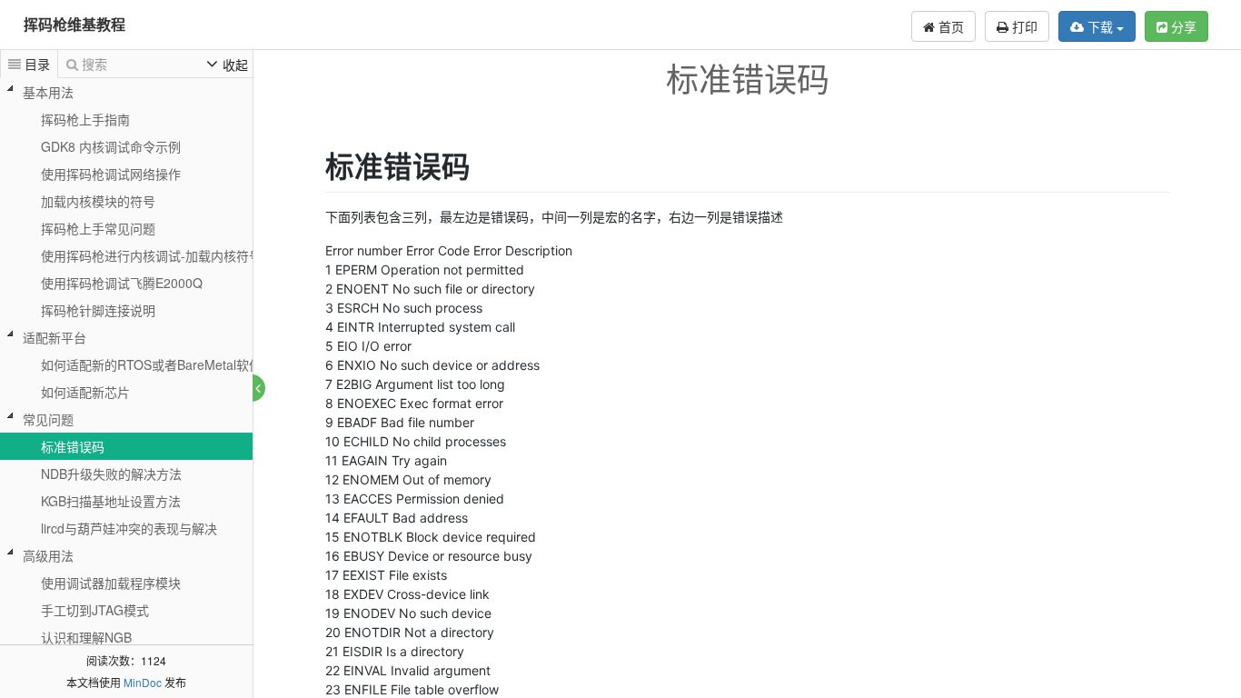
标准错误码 (72, 446)
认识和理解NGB (86, 637)
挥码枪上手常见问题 (98, 228)
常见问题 (48, 419)
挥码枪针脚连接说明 (98, 310)
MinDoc (143, 682)
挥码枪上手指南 (85, 119)
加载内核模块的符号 (98, 201)
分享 (1181, 26)
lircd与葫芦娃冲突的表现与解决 (129, 528)
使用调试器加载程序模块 (111, 582)
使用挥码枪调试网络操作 (111, 174)
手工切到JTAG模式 (95, 610)
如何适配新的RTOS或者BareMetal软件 (151, 364)
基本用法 (48, 92)
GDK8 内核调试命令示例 (111, 146)
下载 (1100, 26)
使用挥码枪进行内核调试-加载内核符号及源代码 (177, 255)
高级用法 (48, 555)
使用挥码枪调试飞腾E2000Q (122, 283)
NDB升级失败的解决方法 (111, 473)
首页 (949, 26)
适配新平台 (54, 337)
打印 (1022, 26)
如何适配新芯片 (85, 392)
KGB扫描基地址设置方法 (111, 501)
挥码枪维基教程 (74, 24)
